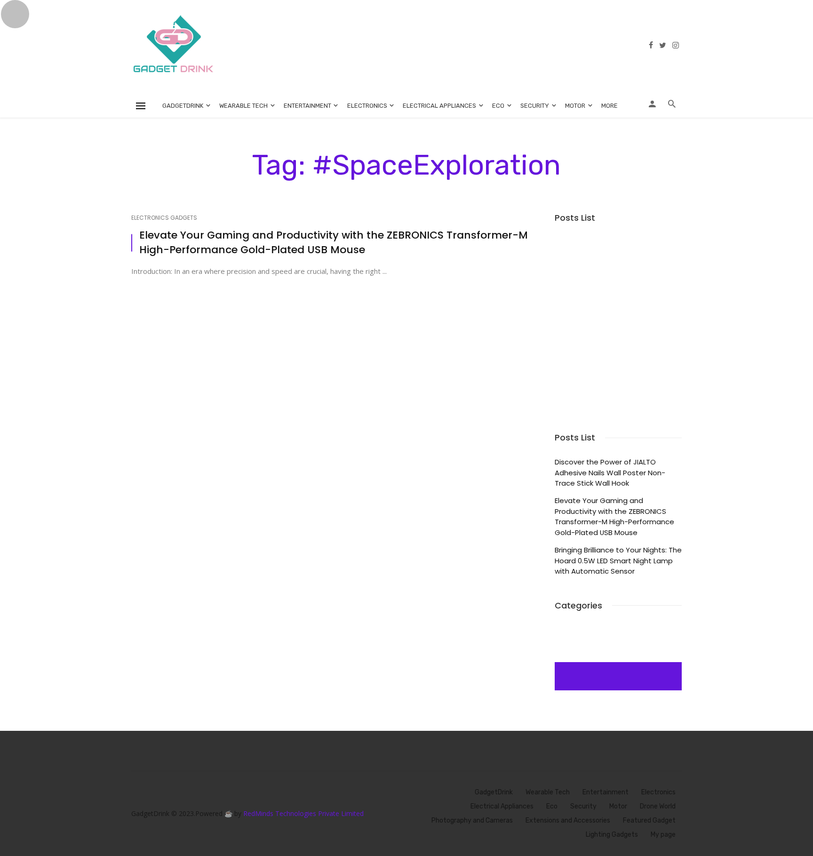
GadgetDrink (182, 105)
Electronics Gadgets (164, 218)
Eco (498, 105)
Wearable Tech (243, 105)
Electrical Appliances (439, 105)
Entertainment (307, 105)
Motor (575, 105)
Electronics (367, 105)
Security (534, 105)
